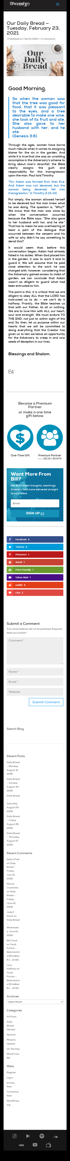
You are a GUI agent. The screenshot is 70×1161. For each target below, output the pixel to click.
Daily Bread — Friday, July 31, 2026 (11, 871)
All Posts (11, 1016)
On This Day (13, 1048)
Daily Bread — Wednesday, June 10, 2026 (13, 927)
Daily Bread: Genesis (11, 1025)
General (11, 1034)
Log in (10, 1077)
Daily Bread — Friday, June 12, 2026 (11, 899)
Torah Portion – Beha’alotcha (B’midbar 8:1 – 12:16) (13, 952)
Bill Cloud (12, 940)
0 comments (48, 38)
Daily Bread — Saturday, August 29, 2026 (13, 803)
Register (11, 1072)
